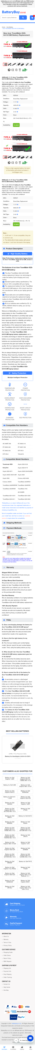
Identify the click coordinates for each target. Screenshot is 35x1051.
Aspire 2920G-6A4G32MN (25, 471)
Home (3, 27)
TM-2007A (21, 454)
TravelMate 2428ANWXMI (10, 485)
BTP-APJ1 (21, 450)
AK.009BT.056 (7, 443)
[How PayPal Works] (17, 1017)
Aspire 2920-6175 (23, 468)
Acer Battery (10, 27)
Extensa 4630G (7, 482)
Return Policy (7, 958)
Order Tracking (7, 977)
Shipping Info (7, 968)
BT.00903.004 (6, 450)
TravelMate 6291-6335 (24, 495)
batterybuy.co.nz (16, 1023)
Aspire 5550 (6, 478)
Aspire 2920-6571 (8, 471)
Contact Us (6, 984)
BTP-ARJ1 (6, 454)
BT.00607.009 (22, 447)
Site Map (6, 990)
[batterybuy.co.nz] (17, 13)
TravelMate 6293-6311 (9, 499)
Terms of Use (7, 942)
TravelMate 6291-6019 (9, 495)
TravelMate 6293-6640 (24, 499)
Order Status (7, 955)
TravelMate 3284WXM (24, 485)
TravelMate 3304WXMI (9, 489)
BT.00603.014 (22, 443)
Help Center (6, 987)
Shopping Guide (7, 952)
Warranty (5, 939)
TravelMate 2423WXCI (24, 482)
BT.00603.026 (6, 447)
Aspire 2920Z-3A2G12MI (10, 475)
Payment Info (7, 971)
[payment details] (17, 563)
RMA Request (7, 961)
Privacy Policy (7, 945)
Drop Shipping (7, 974)
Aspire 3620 (21, 475)
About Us (6, 936)
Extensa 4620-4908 (23, 478)
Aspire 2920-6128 (23, 464)
